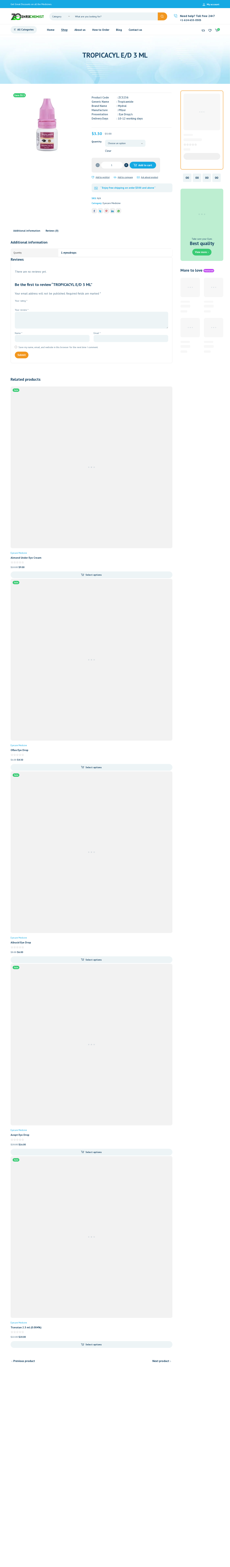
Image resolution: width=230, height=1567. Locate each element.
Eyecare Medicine (112, 203)
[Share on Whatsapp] (118, 210)
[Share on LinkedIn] (112, 210)
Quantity (97, 141)
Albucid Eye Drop (21, 942)
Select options (94, 574)
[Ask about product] (138, 177)
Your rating (21, 300)
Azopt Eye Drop (20, 1134)
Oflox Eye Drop (19, 750)
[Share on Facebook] (94, 210)
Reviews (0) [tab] (52, 230)
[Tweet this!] (100, 210)
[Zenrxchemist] (27, 16)
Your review (21, 309)
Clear (108, 151)
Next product (160, 1361)
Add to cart (145, 165)
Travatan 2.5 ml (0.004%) (26, 1327)
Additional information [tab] (26, 230)
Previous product (24, 1361)
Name (18, 333)
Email (97, 333)
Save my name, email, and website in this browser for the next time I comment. (58, 347)
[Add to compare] (115, 177)
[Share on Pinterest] (106, 210)
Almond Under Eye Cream (26, 557)
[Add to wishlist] (93, 177)
